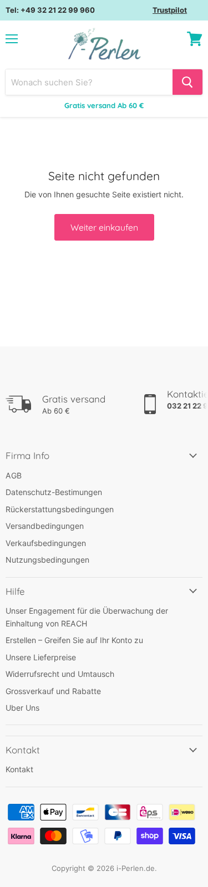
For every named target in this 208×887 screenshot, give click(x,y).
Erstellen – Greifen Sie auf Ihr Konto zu (74, 640)
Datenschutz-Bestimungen (54, 492)
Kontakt (19, 769)
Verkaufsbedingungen (46, 543)
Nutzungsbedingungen (47, 559)
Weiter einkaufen (104, 227)
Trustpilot (170, 10)
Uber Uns (22, 707)
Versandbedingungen (45, 526)
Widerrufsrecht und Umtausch (60, 674)
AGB (14, 475)
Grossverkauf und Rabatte (53, 691)
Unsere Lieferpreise (41, 657)
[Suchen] (187, 82)
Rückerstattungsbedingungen (60, 509)
